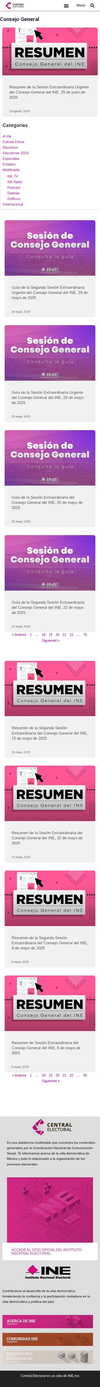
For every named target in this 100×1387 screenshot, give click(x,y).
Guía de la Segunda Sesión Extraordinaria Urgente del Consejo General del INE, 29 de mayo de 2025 (50, 292)
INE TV (12, 176)
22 (71, 635)
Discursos (10, 147)
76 (85, 635)
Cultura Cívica (13, 142)
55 (85, 1075)
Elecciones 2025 (16, 153)
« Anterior (19, 635)
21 (64, 635)
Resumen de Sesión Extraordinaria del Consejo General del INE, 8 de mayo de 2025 (46, 1048)
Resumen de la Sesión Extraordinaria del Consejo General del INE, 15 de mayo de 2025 (47, 838)
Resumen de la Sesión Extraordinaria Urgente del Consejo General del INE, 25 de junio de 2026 (49, 92)
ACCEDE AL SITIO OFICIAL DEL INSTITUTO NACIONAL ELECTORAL (46, 1251)
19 (50, 635)
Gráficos (13, 199)
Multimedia (11, 170)
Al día (7, 136)
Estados (9, 164)
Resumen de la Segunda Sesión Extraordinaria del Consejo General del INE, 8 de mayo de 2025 (50, 943)
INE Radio (15, 182)
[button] (66, 5)
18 (43, 635)
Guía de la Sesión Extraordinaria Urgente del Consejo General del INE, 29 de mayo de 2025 (47, 397)
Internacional (13, 204)
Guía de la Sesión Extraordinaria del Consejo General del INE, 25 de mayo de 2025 (47, 502)
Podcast (13, 187)
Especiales (11, 159)
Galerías (13, 193)
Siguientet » (51, 640)
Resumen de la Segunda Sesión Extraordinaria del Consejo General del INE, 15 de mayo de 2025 (50, 733)
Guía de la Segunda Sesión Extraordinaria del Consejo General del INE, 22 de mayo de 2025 (48, 607)
